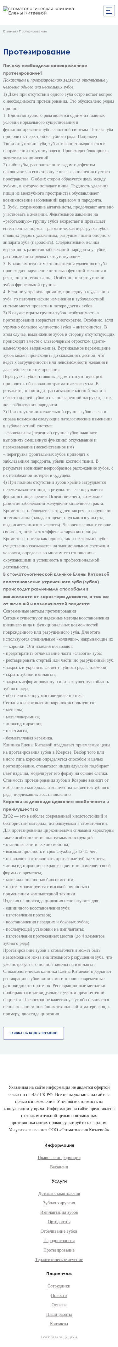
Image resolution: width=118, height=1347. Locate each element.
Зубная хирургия (59, 1203)
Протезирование (59, 1250)
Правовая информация (59, 1157)
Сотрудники (59, 1286)
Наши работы (59, 1314)
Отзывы (59, 1305)
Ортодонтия (59, 1221)
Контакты (59, 1323)
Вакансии (59, 1167)
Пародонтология (59, 1240)
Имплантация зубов (59, 1212)
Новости (59, 1295)
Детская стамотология (59, 1193)
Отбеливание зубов (59, 1231)
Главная (9, 31)
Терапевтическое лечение (59, 1259)
